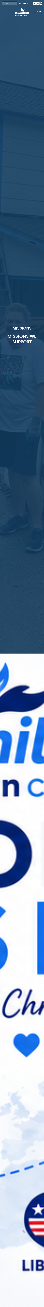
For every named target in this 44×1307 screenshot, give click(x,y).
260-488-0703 (25, 3)
